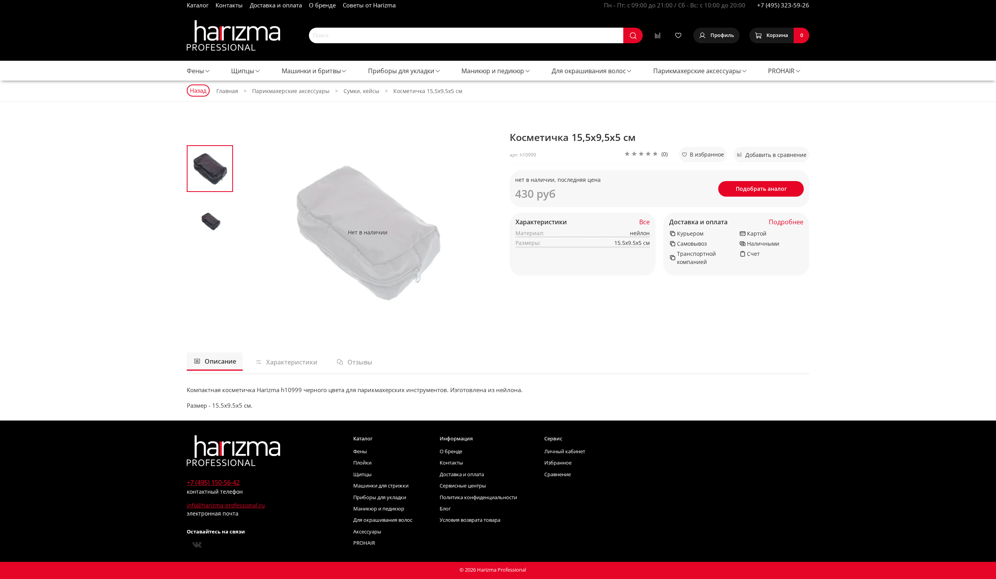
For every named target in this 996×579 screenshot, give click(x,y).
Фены (195, 71)
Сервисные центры (463, 485)
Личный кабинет (564, 451)
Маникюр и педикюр (492, 71)
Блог (445, 508)
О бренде (322, 5)
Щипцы (242, 71)
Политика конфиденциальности (478, 497)
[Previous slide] (251, 232)
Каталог (198, 5)
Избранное (558, 462)
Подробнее (786, 222)
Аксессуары (367, 531)
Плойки (362, 462)
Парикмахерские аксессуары (697, 71)
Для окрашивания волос (589, 71)
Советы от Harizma (369, 5)
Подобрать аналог (761, 188)
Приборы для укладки (401, 71)
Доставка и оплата (276, 5)
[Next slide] (484, 232)
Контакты (229, 5)
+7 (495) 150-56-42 (213, 482)
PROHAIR (781, 71)
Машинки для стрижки (381, 485)
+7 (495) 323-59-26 (783, 5)
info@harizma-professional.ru (226, 505)
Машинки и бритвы (311, 71)
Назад (198, 90)
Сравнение (557, 474)
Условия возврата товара (470, 520)
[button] (646, 155)
